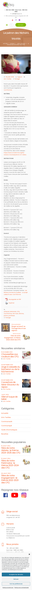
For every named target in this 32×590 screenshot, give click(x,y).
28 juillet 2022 (10, 77)
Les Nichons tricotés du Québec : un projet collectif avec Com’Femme (16, 292)
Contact (20, 25)
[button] (29, 554)
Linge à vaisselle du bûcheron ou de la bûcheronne (10, 369)
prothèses (12, 315)
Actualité (4, 413)
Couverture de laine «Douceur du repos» (10, 384)
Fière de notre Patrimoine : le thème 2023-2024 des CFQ (10, 464)
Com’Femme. (8, 90)
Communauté (6, 421)
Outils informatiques (9, 430)
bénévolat (13, 311)
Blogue (12, 43)
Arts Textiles (21, 43)
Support (19, 77)
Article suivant (16, 333)
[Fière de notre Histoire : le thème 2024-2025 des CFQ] (26, 449)
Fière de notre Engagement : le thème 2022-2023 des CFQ (12, 338)
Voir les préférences (16, 584)
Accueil (5, 43)
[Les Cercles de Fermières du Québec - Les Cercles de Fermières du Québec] (8, 4)
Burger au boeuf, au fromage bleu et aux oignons (19, 328)
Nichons (21, 313)
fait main (15, 313)
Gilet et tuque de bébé (9, 398)
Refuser (16, 579)
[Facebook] (16, 20)
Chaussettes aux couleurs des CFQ (9, 355)
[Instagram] (19, 20)
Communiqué (6, 426)
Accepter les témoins (16, 574)
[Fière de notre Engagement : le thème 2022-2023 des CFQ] (26, 476)
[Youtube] (12, 20)
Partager (17, 79)
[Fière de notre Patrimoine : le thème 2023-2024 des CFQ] (26, 461)
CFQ (18, 311)
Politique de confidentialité (21, 587)
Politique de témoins (8, 587)
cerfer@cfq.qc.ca (17, 13)
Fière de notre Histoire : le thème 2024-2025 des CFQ (10, 450)
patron (6, 315)
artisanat (6, 311)
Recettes (4, 434)
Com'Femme (8, 313)
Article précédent (16, 324)
